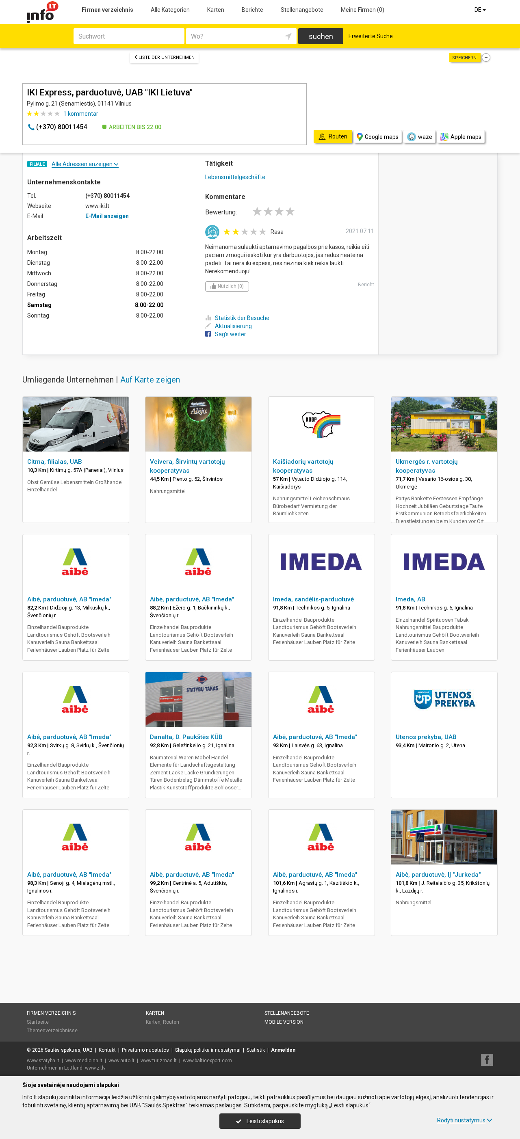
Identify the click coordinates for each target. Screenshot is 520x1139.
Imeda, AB (410, 599)
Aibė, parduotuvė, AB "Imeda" (69, 599)
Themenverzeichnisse (52, 1030)
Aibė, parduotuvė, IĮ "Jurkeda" (438, 874)
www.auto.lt (121, 1060)
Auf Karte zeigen (150, 380)
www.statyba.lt (43, 1060)
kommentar (80, 113)
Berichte (252, 9)
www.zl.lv (95, 1068)
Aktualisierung (233, 326)
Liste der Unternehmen (167, 57)
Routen (171, 1022)
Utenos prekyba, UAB (426, 737)
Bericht (366, 284)
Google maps (382, 137)
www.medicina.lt (83, 1060)
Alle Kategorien (170, 9)
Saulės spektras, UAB (69, 1050)
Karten (215, 9)
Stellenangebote (302, 9)
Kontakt (107, 1050)
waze (425, 137)
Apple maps (466, 137)
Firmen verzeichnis (107, 9)
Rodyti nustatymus (461, 1120)
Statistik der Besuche (242, 318)
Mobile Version (283, 1022)
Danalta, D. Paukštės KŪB (186, 737)
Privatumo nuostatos (145, 1050)
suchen (321, 36)
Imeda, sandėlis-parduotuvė (313, 599)
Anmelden (283, 1050)
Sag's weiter (230, 334)
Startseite (38, 1022)
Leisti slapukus (264, 1121)
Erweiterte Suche (371, 36)
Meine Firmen (362, 9)
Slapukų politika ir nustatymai (207, 1050)
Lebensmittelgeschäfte (235, 177)
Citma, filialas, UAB (54, 461)
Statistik (256, 1050)
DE (478, 9)
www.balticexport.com (207, 1060)
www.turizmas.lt (159, 1060)
